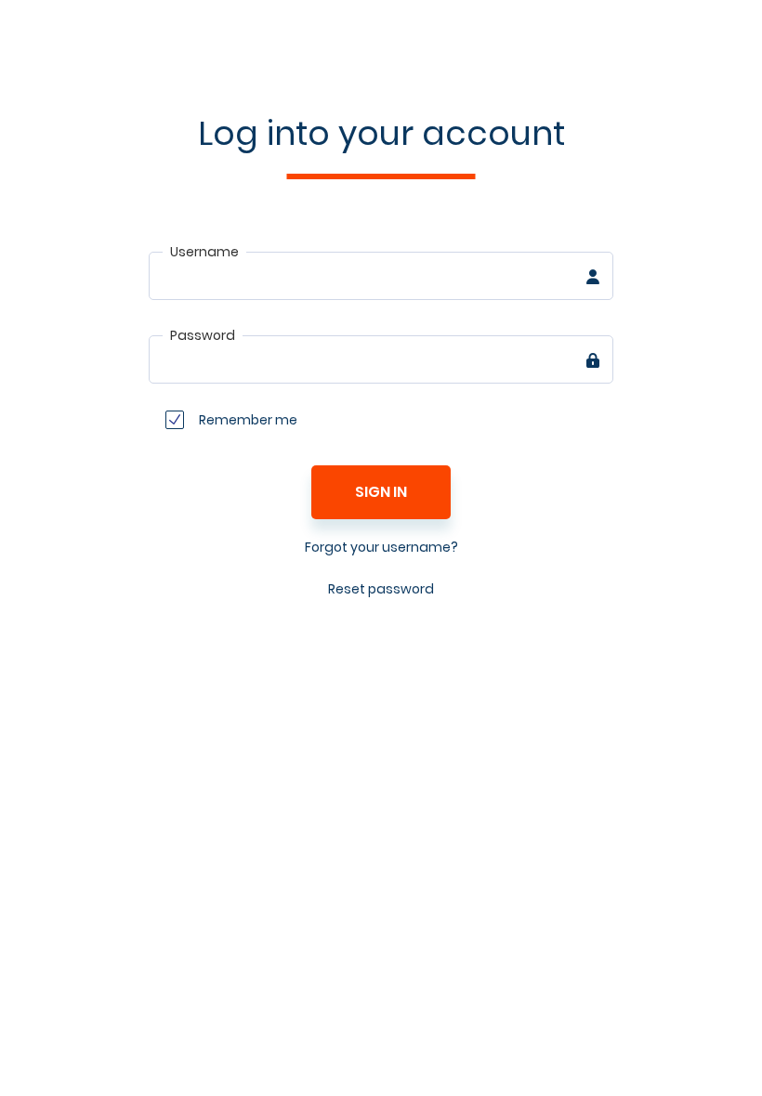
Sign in (381, 491)
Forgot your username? (381, 547)
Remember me (248, 420)
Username (204, 251)
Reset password (381, 589)
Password (202, 335)
